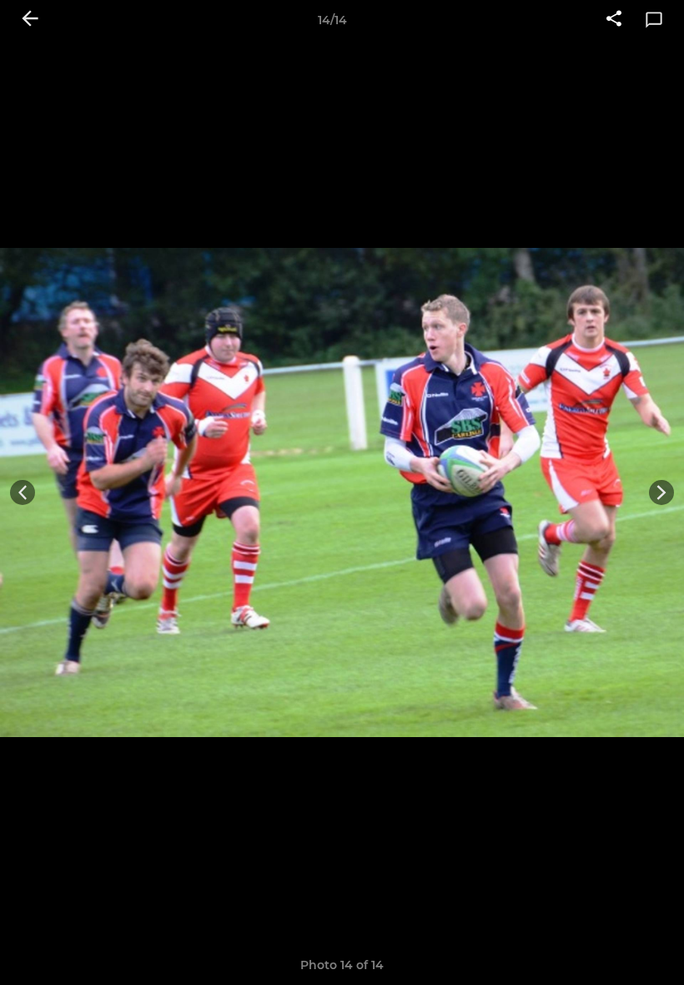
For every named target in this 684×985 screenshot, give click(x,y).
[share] (614, 20)
